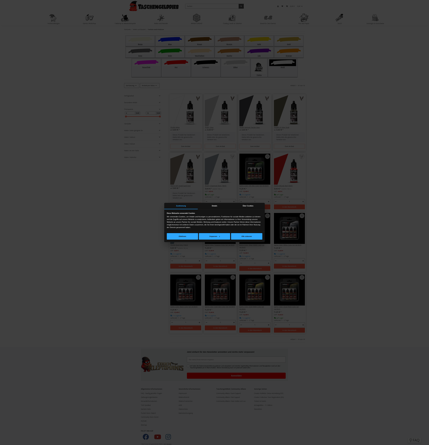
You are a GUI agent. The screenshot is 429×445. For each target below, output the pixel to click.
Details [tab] (214, 206)
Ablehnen (182, 236)
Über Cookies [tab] (248, 206)
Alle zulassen (246, 236)
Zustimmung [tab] (181, 206)
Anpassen (213, 236)
